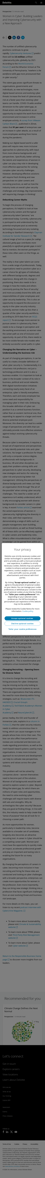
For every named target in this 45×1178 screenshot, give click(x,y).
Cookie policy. (27, 611)
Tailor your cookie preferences (23, 629)
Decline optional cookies (22, 623)
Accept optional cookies (22, 618)
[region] (22, 589)
